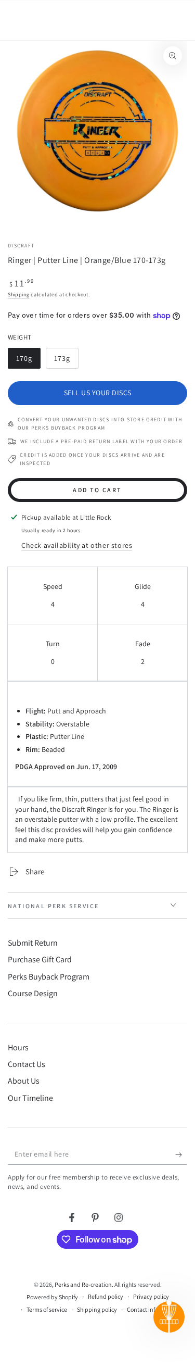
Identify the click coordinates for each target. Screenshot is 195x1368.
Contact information (153, 1309)
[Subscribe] (181, 1154)
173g (66, 361)
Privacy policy (151, 1296)
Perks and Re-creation (83, 1284)
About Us (24, 1080)
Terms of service (47, 1309)
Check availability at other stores (76, 545)
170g (28, 361)
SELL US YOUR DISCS (98, 392)
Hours (18, 1047)
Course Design (33, 993)
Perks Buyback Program (48, 976)
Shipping (19, 294)
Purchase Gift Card (40, 959)
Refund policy (105, 1296)
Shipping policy (97, 1309)
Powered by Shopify (52, 1297)
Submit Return (33, 942)
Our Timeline (30, 1098)
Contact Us (26, 1064)
